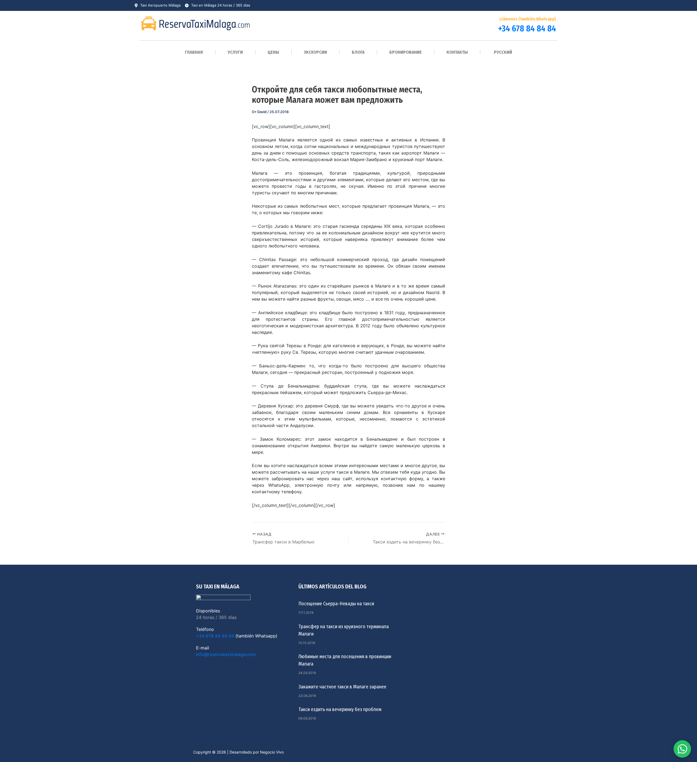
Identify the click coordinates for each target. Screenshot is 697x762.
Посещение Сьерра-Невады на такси (336, 604)
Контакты (457, 52)
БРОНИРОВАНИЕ (405, 52)
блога (358, 52)
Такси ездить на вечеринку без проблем (339, 709)
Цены (273, 52)
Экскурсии (315, 52)
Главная (194, 52)
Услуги (235, 52)
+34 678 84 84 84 (527, 28)
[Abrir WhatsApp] (682, 749)
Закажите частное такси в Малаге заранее (342, 687)
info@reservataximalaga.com (226, 654)
